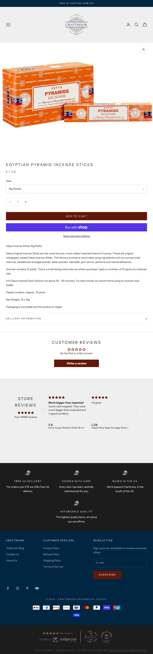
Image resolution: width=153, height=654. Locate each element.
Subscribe (107, 574)
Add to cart (76, 216)
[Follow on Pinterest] (27, 588)
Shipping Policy (52, 560)
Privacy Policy (51, 548)
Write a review (77, 363)
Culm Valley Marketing (128, 650)
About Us (11, 560)
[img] (25, 412)
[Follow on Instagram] (17, 588)
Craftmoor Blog (15, 548)
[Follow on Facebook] (8, 588)
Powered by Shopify (92, 599)
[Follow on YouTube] (37, 588)
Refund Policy (51, 554)
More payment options (76, 236)
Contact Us (12, 554)
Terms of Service (53, 566)
